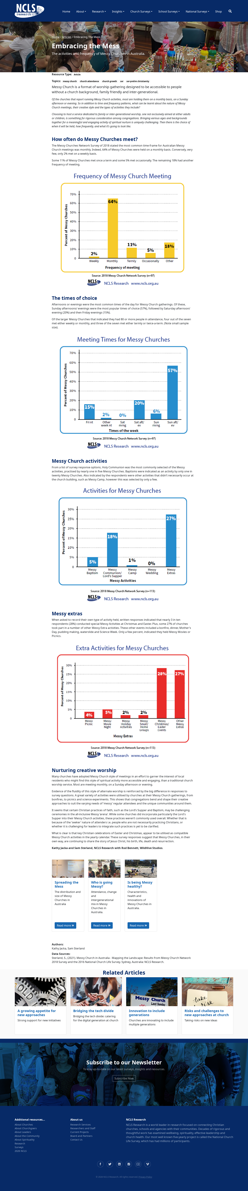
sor (121, 81)
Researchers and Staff (82, 1128)
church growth (109, 81)
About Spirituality (24, 1139)
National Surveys (196, 11)
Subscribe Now (124, 1078)
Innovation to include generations (147, 1013)
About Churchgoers (26, 1128)
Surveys (19, 1147)
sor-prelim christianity (138, 81)
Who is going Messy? (102, 884)
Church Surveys (140, 11)
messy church (70, 81)
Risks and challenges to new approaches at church (207, 1013)
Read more (64, 925)
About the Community (27, 1135)
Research (98, 11)
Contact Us (76, 1139)
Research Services (80, 1124)
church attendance (89, 81)
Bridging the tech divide (93, 1011)
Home (66, 11)
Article (77, 74)
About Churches (24, 1124)
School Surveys (168, 11)
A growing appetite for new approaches (37, 1013)
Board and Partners (81, 1135)
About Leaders (23, 1132)
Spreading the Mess (66, 884)
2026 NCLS (21, 1151)
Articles (66, 37)
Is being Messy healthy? (140, 884)
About (80, 11)
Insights (117, 11)
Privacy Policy (145, 1176)
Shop (218, 11)
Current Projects (79, 1132)
